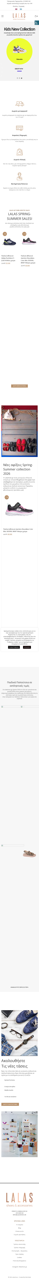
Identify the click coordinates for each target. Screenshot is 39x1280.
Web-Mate (28, 1277)
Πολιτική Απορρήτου (19, 1261)
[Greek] (21, 9)
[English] (16, 9)
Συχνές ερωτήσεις (19, 1234)
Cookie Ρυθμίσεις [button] (14, 647)
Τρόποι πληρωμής (19, 1247)
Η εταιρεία (19, 1225)
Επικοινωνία (19, 1231)
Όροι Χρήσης (19, 1254)
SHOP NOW (19, 69)
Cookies (19, 1257)
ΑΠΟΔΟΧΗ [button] (27, 647)
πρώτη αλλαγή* (22, 165)
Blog (19, 1228)
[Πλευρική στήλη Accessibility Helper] (37, 23)
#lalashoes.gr (23, 1267)
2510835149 (26, 1)
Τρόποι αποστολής (19, 1244)
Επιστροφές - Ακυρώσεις (19, 1251)
